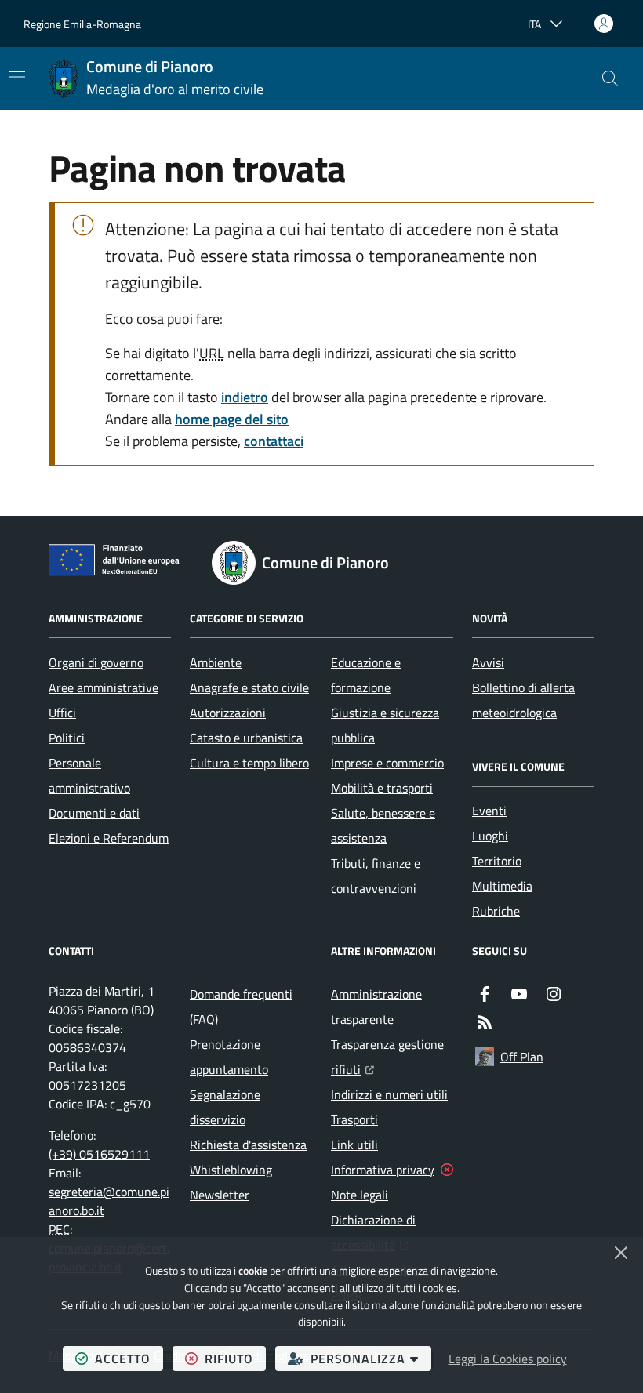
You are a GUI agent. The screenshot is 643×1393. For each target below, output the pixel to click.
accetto (129, 1358)
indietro (244, 397)
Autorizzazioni (228, 712)
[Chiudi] (621, 1252)
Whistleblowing (231, 1169)
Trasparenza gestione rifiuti (392, 1057)
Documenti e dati (94, 813)
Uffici (62, 712)
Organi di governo (96, 662)
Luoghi (490, 835)
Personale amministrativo (89, 775)
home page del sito (232, 419)
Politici (67, 737)
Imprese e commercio (387, 762)
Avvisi (488, 662)
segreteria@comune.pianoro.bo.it (109, 1201)
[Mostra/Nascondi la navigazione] (17, 76)
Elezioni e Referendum (109, 838)
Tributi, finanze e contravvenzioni (375, 876)
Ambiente (216, 662)
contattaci (273, 441)
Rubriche (496, 910)
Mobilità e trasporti (382, 787)
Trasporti (354, 1119)
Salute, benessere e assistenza (383, 825)
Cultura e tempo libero (249, 762)
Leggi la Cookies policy (508, 1358)
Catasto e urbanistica (246, 737)
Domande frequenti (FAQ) (241, 1006)
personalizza (371, 1358)
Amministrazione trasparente (376, 1006)
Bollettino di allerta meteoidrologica (523, 700)
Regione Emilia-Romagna (82, 24)
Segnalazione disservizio (225, 1107)
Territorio (496, 860)
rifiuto (235, 1358)
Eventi (489, 810)
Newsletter (219, 1194)
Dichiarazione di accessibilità (392, 1232)
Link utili (354, 1144)
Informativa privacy (382, 1169)
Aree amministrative (103, 687)
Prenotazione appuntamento (229, 1057)
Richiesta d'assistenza (248, 1144)
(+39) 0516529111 (99, 1154)
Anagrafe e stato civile (249, 687)
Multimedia (502, 885)
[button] (610, 78)
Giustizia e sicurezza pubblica (385, 725)
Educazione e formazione (366, 675)
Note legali (359, 1194)
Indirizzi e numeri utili (389, 1094)
